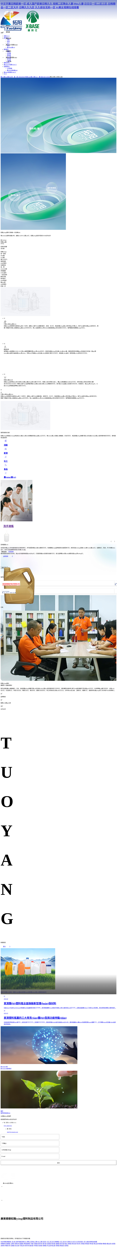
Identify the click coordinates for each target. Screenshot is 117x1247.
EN (10, 61)
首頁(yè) (8, 19)
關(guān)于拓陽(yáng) (12, 44)
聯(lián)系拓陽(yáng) (11, 57)
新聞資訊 (8, 51)
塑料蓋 (8, 32)
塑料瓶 (8, 25)
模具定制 (8, 38)
